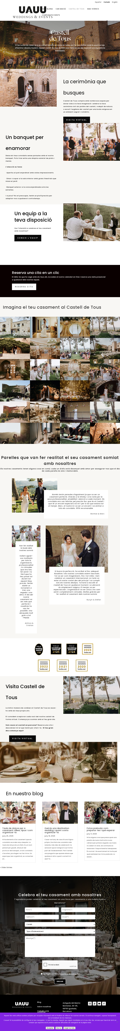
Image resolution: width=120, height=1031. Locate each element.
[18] (15, 380)
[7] (45, 380)
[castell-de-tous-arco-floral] (75, 358)
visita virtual (76, 120)
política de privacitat (70, 974)
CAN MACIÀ (61, 9)
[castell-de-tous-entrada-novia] (15, 358)
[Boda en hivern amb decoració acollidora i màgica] (45, 401)
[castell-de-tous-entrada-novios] (15, 401)
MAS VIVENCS (93, 9)
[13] (105, 337)
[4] (105, 358)
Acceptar (50, 1028)
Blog (39, 1002)
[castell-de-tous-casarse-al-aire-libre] (105, 422)
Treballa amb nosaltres (43, 1011)
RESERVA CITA (24, 287)
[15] (45, 422)
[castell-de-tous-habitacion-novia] (45, 443)
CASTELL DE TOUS (76, 9)
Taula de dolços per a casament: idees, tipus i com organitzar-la (17, 830)
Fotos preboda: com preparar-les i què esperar (101, 829)
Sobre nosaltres (44, 1006)
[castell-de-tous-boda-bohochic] (105, 401)
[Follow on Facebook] (104, 1003)
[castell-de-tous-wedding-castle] (15, 443)
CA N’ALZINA (47, 9)
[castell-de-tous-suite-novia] (45, 337)
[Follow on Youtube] (99, 1003)
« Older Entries (6, 867)
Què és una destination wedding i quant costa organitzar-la (57, 830)
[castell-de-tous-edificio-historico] (105, 443)
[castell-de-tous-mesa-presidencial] (75, 380)
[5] (105, 380)
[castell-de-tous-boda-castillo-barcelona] (15, 422)
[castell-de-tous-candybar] (75, 401)
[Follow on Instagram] (90, 1003)
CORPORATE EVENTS (51, 15)
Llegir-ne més (69, 1028)
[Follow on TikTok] (94, 1003)
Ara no (58, 1028)
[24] (15, 337)
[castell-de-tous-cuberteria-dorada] (75, 337)
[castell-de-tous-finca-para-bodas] (45, 358)
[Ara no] (117, 1022)
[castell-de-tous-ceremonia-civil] (75, 443)
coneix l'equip (27, 238)
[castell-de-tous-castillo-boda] (75, 422)
